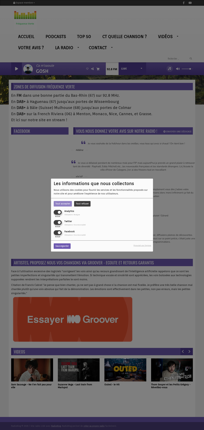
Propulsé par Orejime (142, 245)
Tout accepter (62, 203)
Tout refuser (82, 203)
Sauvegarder (62, 246)
